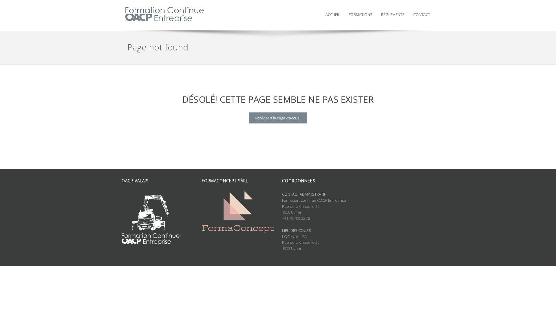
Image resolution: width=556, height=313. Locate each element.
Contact (421, 14)
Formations (360, 14)
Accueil (332, 14)
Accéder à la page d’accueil (278, 118)
